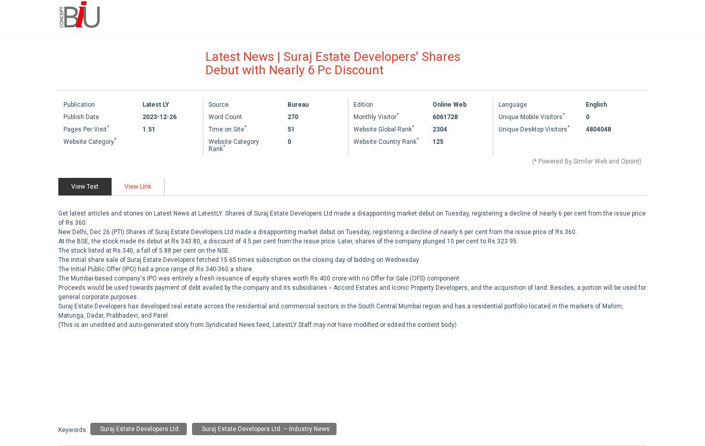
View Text (85, 186)
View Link (137, 186)
